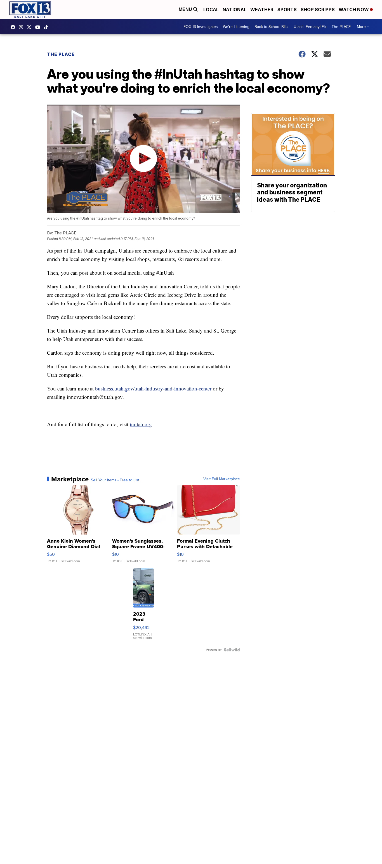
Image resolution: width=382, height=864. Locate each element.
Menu (186, 9)
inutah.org (141, 424)
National (234, 9)
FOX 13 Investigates (200, 27)
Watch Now (354, 9)
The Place (61, 54)
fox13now (22, 27)
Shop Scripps (318, 9)
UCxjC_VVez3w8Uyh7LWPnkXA (39, 27)
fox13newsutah (14, 27)
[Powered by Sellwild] (232, 650)
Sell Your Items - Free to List (115, 480)
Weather (261, 9)
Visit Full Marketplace (221, 479)
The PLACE (341, 27)
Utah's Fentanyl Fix (310, 27)
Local (211, 9)
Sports (287, 9)
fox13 (30, 27)
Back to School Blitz (271, 27)
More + (363, 27)
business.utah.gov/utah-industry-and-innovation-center (153, 388)
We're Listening (236, 27)
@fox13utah (47, 27)
